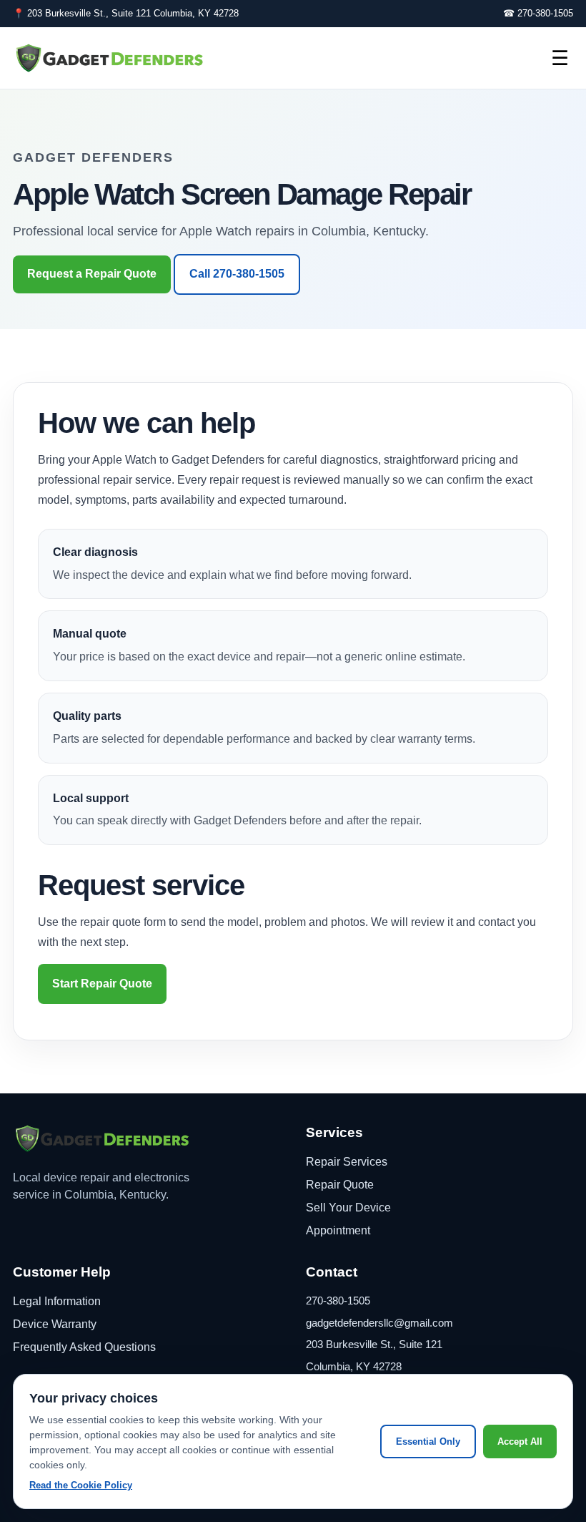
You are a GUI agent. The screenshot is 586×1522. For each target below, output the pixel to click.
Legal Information (57, 1301)
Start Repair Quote (102, 983)
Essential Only (428, 1441)
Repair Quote (340, 1185)
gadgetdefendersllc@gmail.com (379, 1323)
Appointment (338, 1230)
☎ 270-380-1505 (538, 13)
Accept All (519, 1441)
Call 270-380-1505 (236, 274)
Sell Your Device (348, 1207)
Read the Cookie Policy (80, 1485)
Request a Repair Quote (92, 274)
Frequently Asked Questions (84, 1347)
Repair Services (346, 1162)
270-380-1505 (338, 1300)
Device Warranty (54, 1324)
